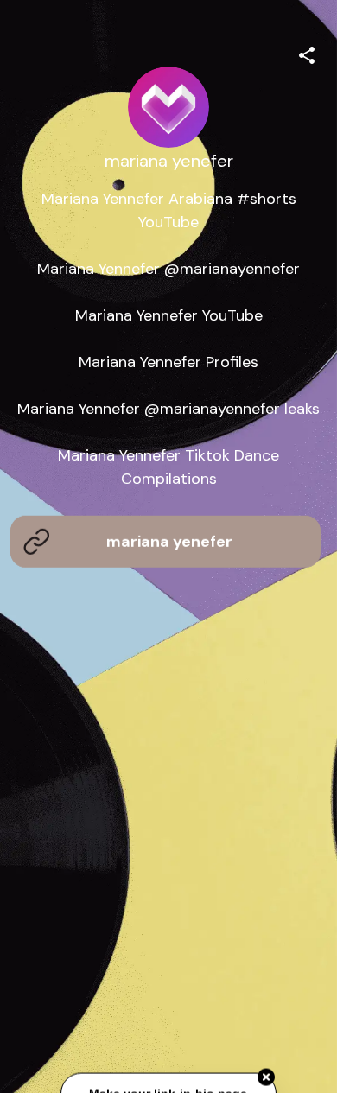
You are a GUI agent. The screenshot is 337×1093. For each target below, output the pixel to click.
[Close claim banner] (266, 1076)
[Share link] (306, 52)
